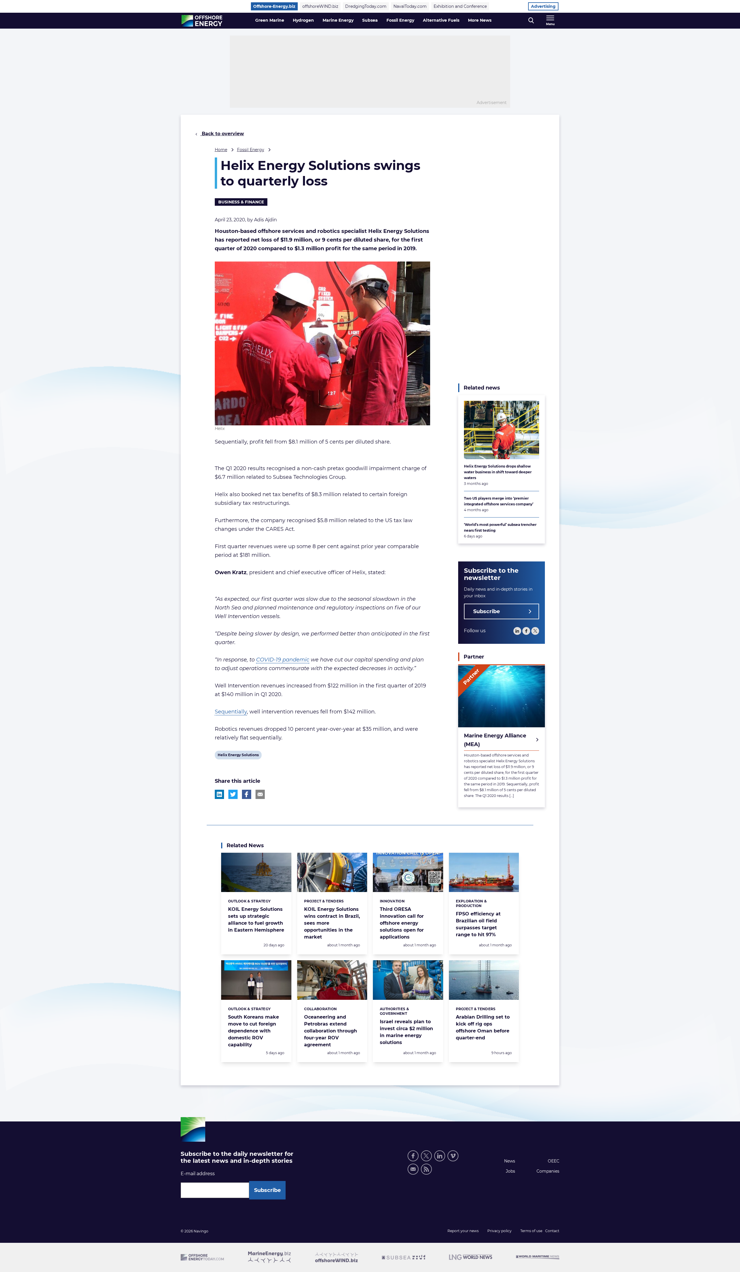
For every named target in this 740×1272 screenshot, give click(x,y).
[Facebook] (526, 631)
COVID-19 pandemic (282, 660)
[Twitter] (535, 631)
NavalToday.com (410, 6)
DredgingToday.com (365, 6)
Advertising (543, 6)
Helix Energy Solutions (238, 755)
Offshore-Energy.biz (274, 6)
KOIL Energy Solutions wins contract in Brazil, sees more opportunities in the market (332, 923)
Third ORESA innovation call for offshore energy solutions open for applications (402, 923)
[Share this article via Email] (260, 794)
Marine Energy (338, 20)
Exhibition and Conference (460, 6)
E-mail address (198, 1173)
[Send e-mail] (413, 1169)
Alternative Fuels (441, 20)
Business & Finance (241, 202)
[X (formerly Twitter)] (426, 1155)
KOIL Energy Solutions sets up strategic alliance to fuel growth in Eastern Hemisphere (256, 919)
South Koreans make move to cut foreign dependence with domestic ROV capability (253, 1030)
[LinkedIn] (517, 631)
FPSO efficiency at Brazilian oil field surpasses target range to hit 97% (478, 924)
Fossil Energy (400, 20)
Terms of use (531, 1231)
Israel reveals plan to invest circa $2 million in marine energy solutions (406, 1032)
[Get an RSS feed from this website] (426, 1169)
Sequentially (231, 712)
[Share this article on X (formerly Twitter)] (233, 794)
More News (479, 20)
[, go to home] (202, 21)
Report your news (463, 1231)
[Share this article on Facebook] (246, 794)
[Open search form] (531, 21)
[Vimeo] (452, 1155)
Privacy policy (499, 1231)
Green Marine (269, 20)
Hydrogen (303, 20)
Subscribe (486, 612)
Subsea (370, 20)
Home (221, 149)
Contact (552, 1231)
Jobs (510, 1171)
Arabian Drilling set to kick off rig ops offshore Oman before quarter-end (483, 1027)
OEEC (553, 1161)
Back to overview (222, 133)
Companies (547, 1171)
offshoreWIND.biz (320, 6)
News (509, 1161)
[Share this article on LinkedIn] (219, 794)
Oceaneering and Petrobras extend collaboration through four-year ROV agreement (330, 1030)
